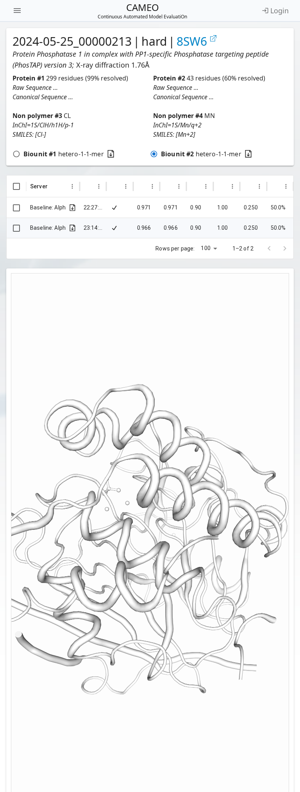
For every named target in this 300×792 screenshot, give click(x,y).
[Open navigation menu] (17, 10)
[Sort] (53, 186)
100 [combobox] (205, 248)
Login (279, 10)
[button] (79, 87)
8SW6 (192, 41)
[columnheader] (16, 186)
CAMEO (142, 10)
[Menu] (72, 186)
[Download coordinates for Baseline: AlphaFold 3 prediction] (72, 228)
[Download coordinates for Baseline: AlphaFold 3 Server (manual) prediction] (72, 207)
